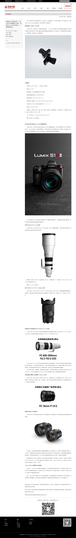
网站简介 (30, 522)
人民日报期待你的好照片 (31, 1)
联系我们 (30, 523)
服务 (42, 8)
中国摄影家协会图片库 (19, 1)
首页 (22, 8)
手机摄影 (18, 525)
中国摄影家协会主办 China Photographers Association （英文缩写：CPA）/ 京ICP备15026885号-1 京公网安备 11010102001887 (38, 534)
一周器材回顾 (68, 16)
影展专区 (54, 8)
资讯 (65, 16)
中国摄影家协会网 (8, 1)
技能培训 (40, 1)
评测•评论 (18, 523)
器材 (62, 16)
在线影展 (61, 8)
